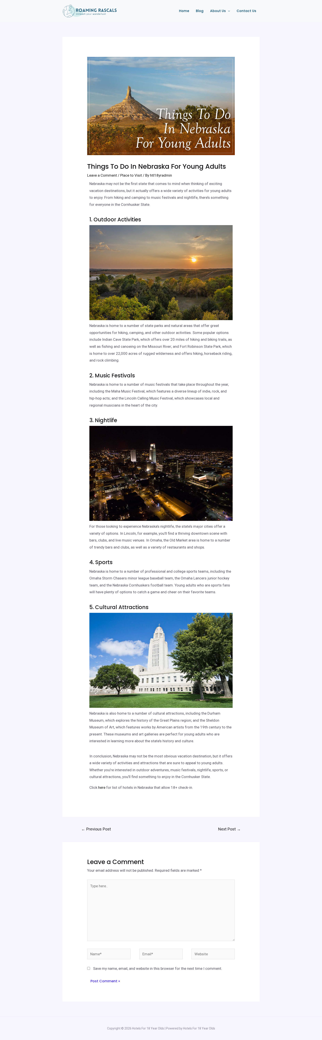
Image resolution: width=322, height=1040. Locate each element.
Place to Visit (131, 175)
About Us (218, 11)
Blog (199, 11)
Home (184, 11)
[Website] (213, 955)
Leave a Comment (102, 175)
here (101, 787)
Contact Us (246, 11)
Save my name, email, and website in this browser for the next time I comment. (157, 968)
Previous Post (96, 829)
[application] (228, 11)
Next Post (229, 829)
